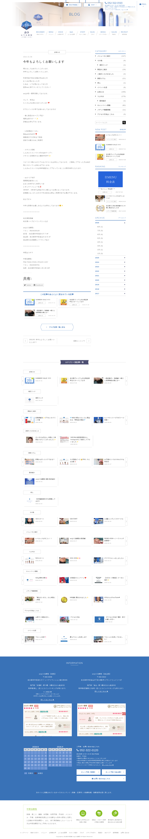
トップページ (24, 832)
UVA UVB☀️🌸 (75, 558)
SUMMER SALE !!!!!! (43, 299)
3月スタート (39, 519)
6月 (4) (100, 234)
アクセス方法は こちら (105, 114)
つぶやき (100, 96)
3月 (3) (100, 246)
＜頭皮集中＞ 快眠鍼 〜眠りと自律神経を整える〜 (45, 311)
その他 (99, 60)
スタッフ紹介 (82, 33)
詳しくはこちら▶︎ (123, 9)
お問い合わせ (125, 832)
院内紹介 (103, 101)
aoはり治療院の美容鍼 (78, 538)
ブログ (92, 33)
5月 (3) (100, 238)
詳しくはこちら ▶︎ (47, 700)
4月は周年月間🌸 (41, 578)
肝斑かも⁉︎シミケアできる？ (45, 459)
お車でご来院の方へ (42, 617)
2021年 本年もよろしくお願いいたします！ (42, 341)
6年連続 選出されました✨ (79, 597)
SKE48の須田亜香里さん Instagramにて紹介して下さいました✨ (80, 440)
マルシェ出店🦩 (40, 637)
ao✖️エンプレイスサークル (113, 519)
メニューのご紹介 (103, 56)
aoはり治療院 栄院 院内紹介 (45, 479)
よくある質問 (71, 33)
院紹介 (114, 33)
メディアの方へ (103, 33)
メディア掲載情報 (103, 110)
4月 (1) (100, 242)
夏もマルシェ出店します (78, 637)
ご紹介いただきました (105, 74)
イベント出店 (102, 87)
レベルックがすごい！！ (114, 135)
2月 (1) (100, 250)
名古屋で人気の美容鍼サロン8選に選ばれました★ (115, 206)
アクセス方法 (75, 617)
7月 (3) (100, 230)
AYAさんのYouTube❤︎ (112, 597)
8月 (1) (100, 227)
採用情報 (124, 33)
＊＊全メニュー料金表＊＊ (106, 189)
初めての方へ (40, 33)
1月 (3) (100, 253)
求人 (99, 83)
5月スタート (39, 558)
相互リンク (104, 65)
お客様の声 (61, 33)
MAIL (144, 4)
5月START (73, 519)
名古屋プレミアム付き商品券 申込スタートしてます (79, 300)
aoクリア (108, 832)
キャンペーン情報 (103, 105)
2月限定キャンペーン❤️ (78, 578)
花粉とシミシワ (79, 341)
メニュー (51, 33)
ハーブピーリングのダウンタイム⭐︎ (115, 197)
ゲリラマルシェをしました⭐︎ (114, 558)
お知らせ (40, 302)
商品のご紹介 (102, 69)
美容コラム (101, 78)
